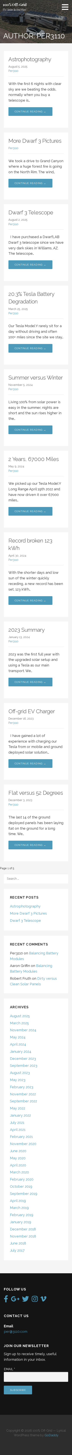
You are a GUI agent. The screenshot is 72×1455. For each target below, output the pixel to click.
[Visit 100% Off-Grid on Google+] (15, 1300)
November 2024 (23, 1030)
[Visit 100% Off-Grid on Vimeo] (43, 1300)
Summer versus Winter (35, 377)
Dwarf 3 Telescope (30, 212)
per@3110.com (15, 1331)
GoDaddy (51, 1435)
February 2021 (21, 1137)
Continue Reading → (30, 111)
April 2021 (18, 1130)
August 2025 (20, 1016)
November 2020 (23, 1144)
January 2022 (20, 1115)
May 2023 (17, 1080)
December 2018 (23, 1229)
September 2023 (23, 1066)
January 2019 (20, 1222)
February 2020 (21, 1179)
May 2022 (17, 1108)
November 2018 (23, 1236)
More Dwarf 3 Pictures (34, 141)
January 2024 (20, 1051)
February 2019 (21, 1215)
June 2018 (18, 1243)
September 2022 (23, 1101)
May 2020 (18, 1158)
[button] (66, 7)
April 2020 (18, 1165)
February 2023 (21, 1087)
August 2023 (20, 1073)
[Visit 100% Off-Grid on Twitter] (25, 1300)
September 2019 (23, 1194)
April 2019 (18, 1201)
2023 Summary (26, 630)
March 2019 (19, 1208)
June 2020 (18, 1151)
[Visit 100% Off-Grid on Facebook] (6, 1300)
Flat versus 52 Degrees (35, 793)
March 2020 (19, 1172)
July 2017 (17, 1250)
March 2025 (19, 1023)
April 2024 (18, 1044)
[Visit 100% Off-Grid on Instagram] (35, 1300)
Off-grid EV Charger (31, 711)
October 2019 (21, 1186)
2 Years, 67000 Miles (33, 459)
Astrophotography (29, 59)
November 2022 (23, 1094)
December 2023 (23, 1059)
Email (9, 1369)
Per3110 (13, 70)
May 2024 (18, 1037)
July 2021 (17, 1123)
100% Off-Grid (14, 4)
